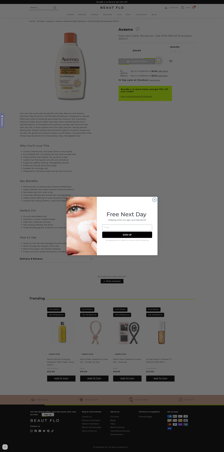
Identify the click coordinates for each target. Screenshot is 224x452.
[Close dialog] (154, 200)
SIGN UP (127, 234)
